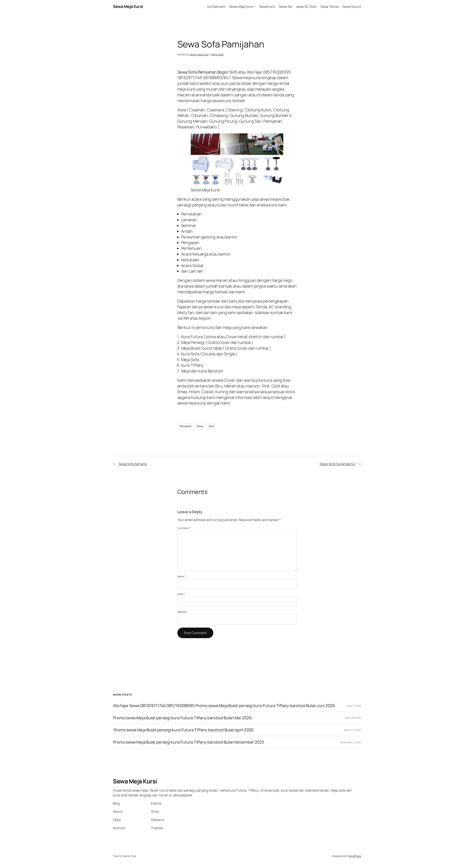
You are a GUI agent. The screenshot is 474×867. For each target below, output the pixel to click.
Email (181, 594)
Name (181, 576)
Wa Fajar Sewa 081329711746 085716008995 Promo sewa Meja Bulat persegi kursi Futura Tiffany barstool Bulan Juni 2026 (224, 705)
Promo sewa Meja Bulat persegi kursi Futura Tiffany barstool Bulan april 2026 (183, 730)
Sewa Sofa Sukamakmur (338, 464)
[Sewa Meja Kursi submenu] (255, 7)
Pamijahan (185, 426)
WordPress (355, 856)
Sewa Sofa (217, 54)
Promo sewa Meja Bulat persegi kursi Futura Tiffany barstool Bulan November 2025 (188, 742)
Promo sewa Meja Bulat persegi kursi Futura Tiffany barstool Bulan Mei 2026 (182, 718)
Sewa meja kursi (199, 54)
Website (182, 612)
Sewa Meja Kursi (128, 6)
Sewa (200, 426)
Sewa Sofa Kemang (132, 464)
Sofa (211, 426)
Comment (184, 528)
